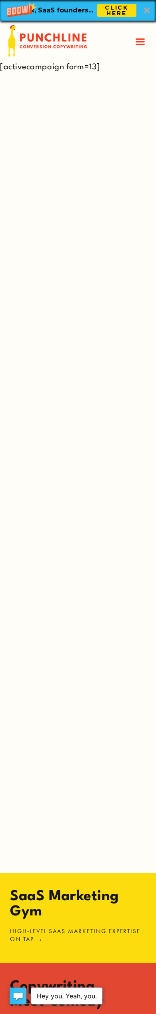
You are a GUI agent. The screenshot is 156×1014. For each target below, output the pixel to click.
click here (116, 10)
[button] (78, 10)
